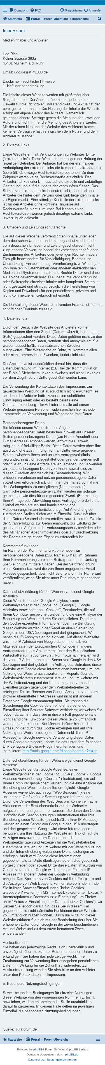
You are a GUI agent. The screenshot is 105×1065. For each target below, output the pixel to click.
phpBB (37, 1049)
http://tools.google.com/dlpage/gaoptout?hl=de (59, 751)
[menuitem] (18, 10)
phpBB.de (71, 1054)
